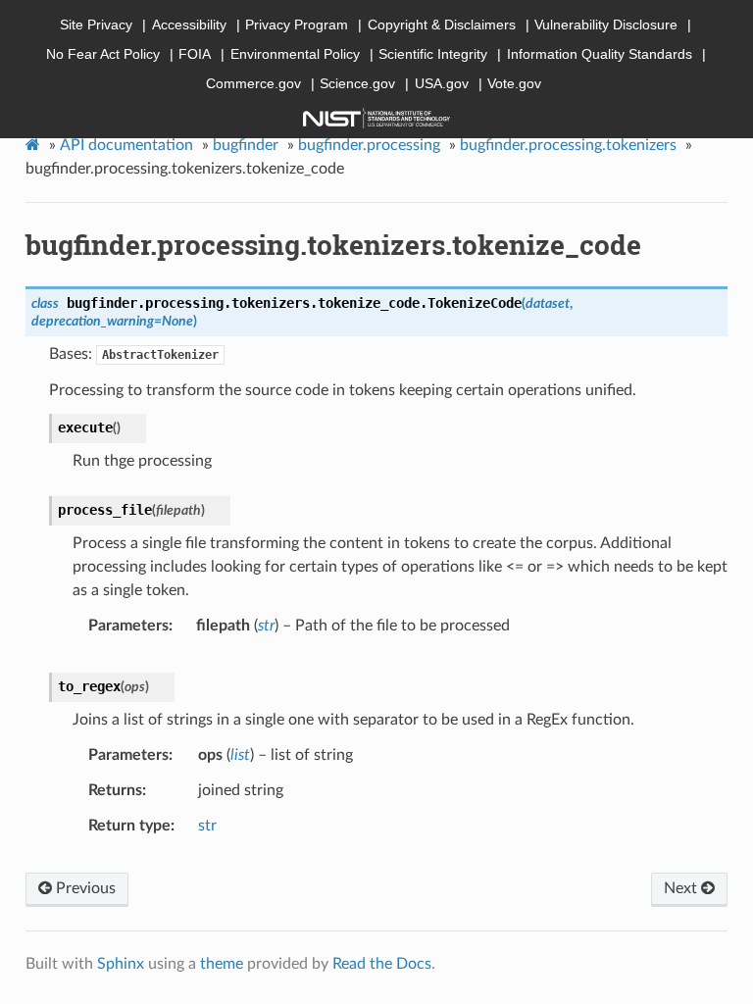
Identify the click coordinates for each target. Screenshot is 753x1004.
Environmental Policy (295, 54)
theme (221, 964)
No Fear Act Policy (103, 54)
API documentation (126, 145)
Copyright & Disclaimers (442, 24)
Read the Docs (381, 964)
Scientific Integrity (432, 54)
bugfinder (245, 145)
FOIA (194, 54)
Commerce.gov (253, 83)
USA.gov (442, 83)
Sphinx (120, 964)
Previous (84, 888)
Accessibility (189, 24)
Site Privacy (96, 24)
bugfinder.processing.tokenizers (568, 145)
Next (682, 888)
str (207, 825)
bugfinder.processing (369, 145)
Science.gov (357, 83)
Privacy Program (296, 24)
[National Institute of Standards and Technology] (376, 118)
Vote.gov (514, 83)
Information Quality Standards (599, 54)
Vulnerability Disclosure (606, 24)
